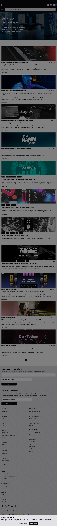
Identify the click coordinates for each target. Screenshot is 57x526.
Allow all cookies (33, 523)
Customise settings (23, 523)
